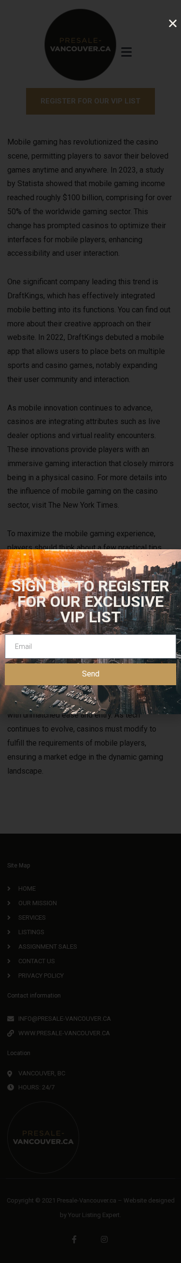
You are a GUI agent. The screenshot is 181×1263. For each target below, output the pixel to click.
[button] (172, 23)
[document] (90, 631)
